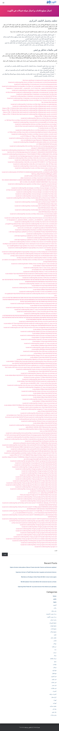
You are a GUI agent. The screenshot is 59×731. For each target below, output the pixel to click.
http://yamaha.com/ (27, 425)
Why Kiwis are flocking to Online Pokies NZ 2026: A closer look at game (38, 577)
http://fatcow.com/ (39, 118)
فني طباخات (53, 688)
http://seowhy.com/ (28, 214)
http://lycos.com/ (33, 130)
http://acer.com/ (25, 82)
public (54, 599)
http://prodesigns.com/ (30, 188)
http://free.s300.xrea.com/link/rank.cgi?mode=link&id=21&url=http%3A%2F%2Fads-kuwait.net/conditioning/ (38, 353)
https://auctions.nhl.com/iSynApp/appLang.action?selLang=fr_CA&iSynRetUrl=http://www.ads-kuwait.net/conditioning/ (33, 156)
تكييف (55, 634)
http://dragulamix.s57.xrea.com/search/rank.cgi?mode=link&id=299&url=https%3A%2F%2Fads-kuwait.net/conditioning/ (39, 389)
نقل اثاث (54, 709)
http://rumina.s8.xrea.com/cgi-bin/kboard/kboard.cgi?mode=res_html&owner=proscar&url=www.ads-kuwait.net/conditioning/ (38, 419)
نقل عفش (54, 712)
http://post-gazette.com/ (27, 184)
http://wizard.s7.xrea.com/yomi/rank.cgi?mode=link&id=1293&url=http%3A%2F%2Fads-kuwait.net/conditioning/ (40, 401)
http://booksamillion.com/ (22, 86)
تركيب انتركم (53, 620)
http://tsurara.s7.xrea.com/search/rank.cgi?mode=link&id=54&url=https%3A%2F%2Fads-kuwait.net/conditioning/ (40, 397)
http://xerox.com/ (29, 259)
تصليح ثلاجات (53, 628)
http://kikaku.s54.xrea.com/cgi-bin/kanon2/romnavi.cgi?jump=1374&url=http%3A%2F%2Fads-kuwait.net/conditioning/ (39, 377)
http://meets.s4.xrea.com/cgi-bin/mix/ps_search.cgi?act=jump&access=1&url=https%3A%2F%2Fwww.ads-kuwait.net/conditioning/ (39, 371)
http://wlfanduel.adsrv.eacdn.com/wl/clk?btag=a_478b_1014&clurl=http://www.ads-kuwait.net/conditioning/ (39, 116)
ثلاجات (54, 640)
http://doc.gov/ (46, 457)
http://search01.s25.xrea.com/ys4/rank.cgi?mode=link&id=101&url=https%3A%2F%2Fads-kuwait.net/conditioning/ (40, 341)
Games (54, 596)
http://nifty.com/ (26, 158)
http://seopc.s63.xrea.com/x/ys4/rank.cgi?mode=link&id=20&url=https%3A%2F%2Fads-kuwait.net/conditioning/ (39, 393)
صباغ (55, 661)
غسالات (54, 667)
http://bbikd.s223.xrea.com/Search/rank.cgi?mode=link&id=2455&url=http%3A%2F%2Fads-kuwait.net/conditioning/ (38, 333)
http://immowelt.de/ (24, 433)
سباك (55, 655)
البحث (55, 550)
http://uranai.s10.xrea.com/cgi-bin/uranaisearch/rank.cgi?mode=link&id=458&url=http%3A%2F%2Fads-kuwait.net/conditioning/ (38, 275)
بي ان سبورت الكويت (51, 617)
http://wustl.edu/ (19, 445)
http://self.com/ (24, 198)
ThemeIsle (21, 727)
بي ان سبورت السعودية (51, 614)
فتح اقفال (54, 673)
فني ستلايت (53, 682)
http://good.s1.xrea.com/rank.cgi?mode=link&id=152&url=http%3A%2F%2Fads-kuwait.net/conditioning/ (40, 265)
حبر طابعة (54, 646)
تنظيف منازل (53, 637)
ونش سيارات (53, 715)
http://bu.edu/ (23, 437)
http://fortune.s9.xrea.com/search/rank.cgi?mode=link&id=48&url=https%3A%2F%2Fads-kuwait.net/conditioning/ (33, 423)
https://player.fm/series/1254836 (13, 457)
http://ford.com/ (13, 120)
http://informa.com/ (33, 124)
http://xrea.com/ (34, 263)
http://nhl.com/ (26, 146)
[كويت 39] (51, 3)
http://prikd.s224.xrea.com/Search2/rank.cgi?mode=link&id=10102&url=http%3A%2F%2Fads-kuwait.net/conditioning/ (39, 337)
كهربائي (54, 703)
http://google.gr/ (27, 461)
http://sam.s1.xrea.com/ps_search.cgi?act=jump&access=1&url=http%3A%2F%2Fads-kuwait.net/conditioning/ (40, 269)
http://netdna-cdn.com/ (28, 138)
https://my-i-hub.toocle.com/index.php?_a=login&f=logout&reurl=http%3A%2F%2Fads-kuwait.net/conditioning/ (36, 228)
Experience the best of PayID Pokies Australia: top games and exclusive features (36, 572)
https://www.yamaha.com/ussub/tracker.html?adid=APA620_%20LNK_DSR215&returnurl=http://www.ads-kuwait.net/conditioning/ (38, 427)
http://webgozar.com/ (33, 251)
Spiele (54, 602)
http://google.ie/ (37, 521)
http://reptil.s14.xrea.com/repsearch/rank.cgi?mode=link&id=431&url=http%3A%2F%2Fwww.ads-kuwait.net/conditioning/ (31, 305)
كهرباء (55, 700)
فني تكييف (54, 679)
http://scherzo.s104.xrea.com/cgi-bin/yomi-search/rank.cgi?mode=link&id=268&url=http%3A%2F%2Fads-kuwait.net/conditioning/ (38, 289)
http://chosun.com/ (31, 100)
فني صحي (54, 685)
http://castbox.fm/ (29, 453)
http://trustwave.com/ (33, 230)
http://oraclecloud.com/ (27, 178)
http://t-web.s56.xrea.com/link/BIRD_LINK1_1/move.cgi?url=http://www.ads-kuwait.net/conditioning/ (32, 383)
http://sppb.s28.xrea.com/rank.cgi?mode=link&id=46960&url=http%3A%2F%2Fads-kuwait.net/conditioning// (40, 349)
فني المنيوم (53, 676)
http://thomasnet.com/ (23, 218)
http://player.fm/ (35, 455)
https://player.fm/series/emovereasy (32, 457)
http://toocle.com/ (32, 222)
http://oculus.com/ (33, 168)
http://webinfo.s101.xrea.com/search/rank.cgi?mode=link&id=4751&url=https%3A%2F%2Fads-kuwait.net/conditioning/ (34, 285)
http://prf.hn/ (18, 503)
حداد (55, 649)
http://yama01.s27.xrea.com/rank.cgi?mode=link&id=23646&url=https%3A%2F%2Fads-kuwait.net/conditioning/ (41, 345)
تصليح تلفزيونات (52, 623)
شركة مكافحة (53, 658)
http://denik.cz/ (36, 429)
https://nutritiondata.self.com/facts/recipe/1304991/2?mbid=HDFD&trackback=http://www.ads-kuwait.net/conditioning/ (36, 200)
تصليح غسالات (53, 631)
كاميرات (54, 691)
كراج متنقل (53, 697)
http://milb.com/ (15, 132)
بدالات (55, 608)
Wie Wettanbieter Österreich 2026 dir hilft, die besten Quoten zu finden (38, 581)
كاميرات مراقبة (52, 694)
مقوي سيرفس (53, 706)
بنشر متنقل (53, 611)
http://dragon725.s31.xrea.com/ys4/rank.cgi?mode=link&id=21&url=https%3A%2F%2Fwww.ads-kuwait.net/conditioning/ (37, 357)
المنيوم (54, 605)
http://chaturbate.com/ (31, 90)
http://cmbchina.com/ (29, 104)
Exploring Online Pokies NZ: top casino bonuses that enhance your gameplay (37, 586)
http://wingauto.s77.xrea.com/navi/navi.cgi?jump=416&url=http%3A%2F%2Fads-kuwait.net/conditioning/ (39, 411)
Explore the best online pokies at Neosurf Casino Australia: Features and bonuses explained (33, 567)
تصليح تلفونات (53, 625)
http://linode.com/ (46, 126)
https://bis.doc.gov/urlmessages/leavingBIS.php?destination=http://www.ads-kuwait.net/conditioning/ (33, 459)
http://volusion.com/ (28, 241)
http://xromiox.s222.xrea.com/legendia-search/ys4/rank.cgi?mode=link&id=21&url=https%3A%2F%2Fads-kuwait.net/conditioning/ (39, 329)
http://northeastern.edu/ (45, 441)
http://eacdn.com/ (30, 106)
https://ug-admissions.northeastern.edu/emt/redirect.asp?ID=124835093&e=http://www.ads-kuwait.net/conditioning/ (29, 443)
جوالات (54, 643)
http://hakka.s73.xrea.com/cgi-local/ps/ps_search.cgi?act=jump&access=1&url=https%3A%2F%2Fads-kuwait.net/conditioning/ (37, 407)
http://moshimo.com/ (30, 134)
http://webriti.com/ (45, 257)
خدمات (54, 652)
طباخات (54, 664)
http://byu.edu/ (21, 439)
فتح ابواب (54, 670)
